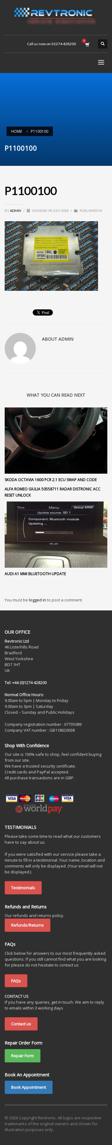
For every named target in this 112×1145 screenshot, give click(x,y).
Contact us (21, 1024)
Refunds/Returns (27, 925)
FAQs (16, 981)
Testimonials (23, 887)
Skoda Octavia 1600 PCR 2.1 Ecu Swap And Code (51, 479)
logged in (38, 600)
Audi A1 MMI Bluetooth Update (35, 573)
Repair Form (22, 1055)
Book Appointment (28, 1087)
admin (16, 211)
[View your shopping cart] (87, 44)
